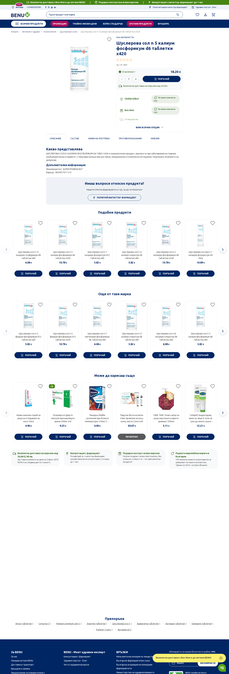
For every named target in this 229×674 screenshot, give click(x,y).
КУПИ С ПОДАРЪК (113, 24)
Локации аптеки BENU (22, 660)
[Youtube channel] (52, 7)
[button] (149, 60)
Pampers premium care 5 (68, 623)
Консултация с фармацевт (77, 656)
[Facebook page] (45, 7)
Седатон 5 (44, 623)
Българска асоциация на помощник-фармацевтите (134, 666)
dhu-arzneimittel (125, 37)
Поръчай (163, 79)
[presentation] (6, 249)
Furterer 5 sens (103, 629)
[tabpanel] (114, 160)
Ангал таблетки (23, 623)
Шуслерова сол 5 (121, 623)
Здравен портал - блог (205, 7)
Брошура (163, 24)
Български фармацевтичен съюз (133, 660)
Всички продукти (32, 24)
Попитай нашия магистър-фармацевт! (169, 7)
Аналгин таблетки (96, 623)
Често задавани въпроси (76, 664)
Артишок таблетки (175, 623)
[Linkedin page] (55, 7)
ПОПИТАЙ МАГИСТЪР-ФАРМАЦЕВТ (116, 197)
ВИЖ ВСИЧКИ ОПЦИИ (148, 127)
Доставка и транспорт (22, 664)
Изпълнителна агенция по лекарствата (136, 656)
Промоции (59, 24)
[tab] (55, 138)
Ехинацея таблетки (202, 623)
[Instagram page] (49, 7)
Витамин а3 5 (124, 629)
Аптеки (19, 7)
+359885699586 (34, 7)
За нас (14, 656)
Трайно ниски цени (85, 24)
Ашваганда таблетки (148, 623)
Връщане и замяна (20, 668)
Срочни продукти (140, 24)
